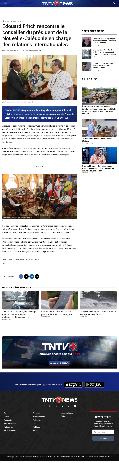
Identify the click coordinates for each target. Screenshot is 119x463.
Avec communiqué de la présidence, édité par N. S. (22, 259)
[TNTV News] (59, 399)
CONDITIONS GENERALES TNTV (70, 457)
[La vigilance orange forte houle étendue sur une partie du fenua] (98, 300)
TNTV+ (63, 416)
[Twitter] (56, 406)
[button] (114, 3)
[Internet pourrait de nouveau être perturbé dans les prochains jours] (86, 66)
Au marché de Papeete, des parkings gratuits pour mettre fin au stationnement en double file (19, 314)
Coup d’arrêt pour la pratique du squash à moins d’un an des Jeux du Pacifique (104, 41)
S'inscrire (103, 438)
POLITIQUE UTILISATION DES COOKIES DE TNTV (96, 457)
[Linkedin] (31, 276)
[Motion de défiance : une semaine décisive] (99, 128)
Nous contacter (67, 413)
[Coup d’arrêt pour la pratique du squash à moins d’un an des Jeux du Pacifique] (86, 42)
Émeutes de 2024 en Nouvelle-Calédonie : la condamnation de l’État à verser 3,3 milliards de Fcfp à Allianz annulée (99, 110)
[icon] (3, 21)
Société (20, 21)
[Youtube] (74, 406)
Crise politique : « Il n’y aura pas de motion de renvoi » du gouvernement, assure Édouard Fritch (99, 168)
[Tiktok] (68, 406)
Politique (85, 134)
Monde (84, 102)
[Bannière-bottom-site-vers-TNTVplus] (59, 368)
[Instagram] (50, 406)
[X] (26, 276)
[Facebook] (21, 276)
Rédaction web (8, 264)
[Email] (37, 276)
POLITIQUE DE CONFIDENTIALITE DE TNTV (46, 457)
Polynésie (11, 21)
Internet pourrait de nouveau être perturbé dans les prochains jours (103, 66)
